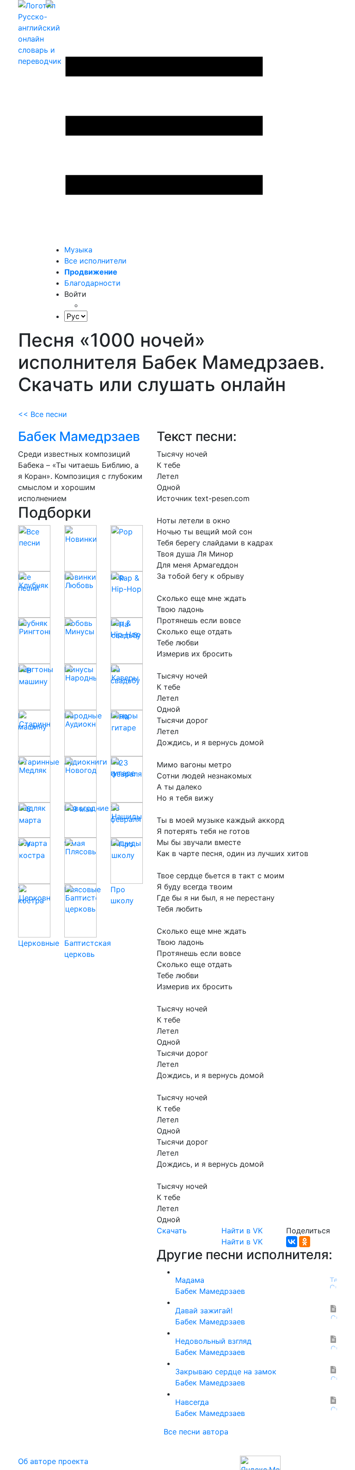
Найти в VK (242, 1230)
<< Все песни (42, 414)
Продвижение (90, 271)
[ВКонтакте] (291, 1241)
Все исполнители (95, 260)
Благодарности (92, 283)
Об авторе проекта (53, 1461)
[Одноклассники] (304, 1241)
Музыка (78, 249)
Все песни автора (196, 1431)
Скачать (172, 1230)
